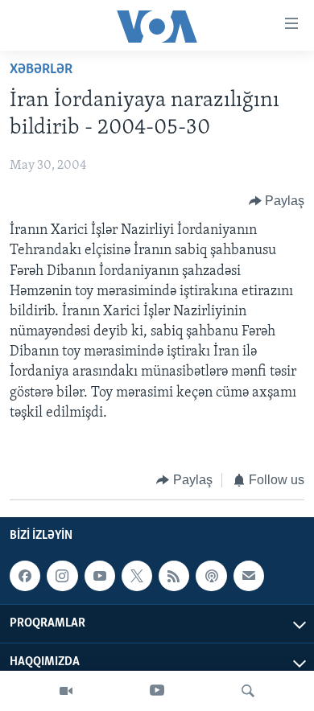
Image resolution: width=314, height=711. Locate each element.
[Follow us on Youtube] (100, 576)
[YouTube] (157, 691)
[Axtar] (248, 691)
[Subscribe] (248, 576)
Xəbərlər (41, 70)
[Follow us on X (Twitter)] (137, 576)
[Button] (277, 201)
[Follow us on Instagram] (62, 576)
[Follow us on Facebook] (25, 576)
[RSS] (174, 576)
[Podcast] (211, 576)
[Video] (66, 691)
